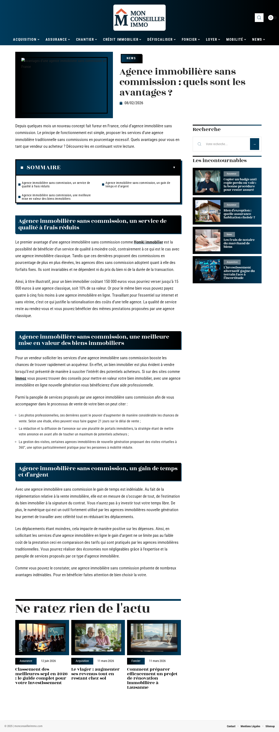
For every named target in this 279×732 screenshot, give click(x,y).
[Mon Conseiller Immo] (139, 18)
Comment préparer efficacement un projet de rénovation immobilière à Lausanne (152, 678)
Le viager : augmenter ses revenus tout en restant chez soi (95, 674)
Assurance (26, 661)
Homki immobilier (148, 242)
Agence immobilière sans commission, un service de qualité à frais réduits (56, 184)
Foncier (135, 661)
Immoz (20, 378)
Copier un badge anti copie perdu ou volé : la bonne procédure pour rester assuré (240, 184)
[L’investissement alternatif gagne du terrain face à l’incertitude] (207, 270)
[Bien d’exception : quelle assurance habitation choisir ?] (207, 211)
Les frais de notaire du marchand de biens (239, 243)
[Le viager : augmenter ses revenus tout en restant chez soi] (98, 638)
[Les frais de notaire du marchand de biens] (207, 240)
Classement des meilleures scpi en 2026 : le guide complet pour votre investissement (41, 676)
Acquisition (82, 661)
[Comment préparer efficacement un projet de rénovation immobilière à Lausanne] (154, 638)
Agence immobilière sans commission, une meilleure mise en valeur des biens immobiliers (56, 196)
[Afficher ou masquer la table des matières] (118, 167)
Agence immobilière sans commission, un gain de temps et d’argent (137, 184)
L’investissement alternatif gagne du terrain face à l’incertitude (239, 272)
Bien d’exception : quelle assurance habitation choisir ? (239, 214)
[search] (259, 17)
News (131, 58)
